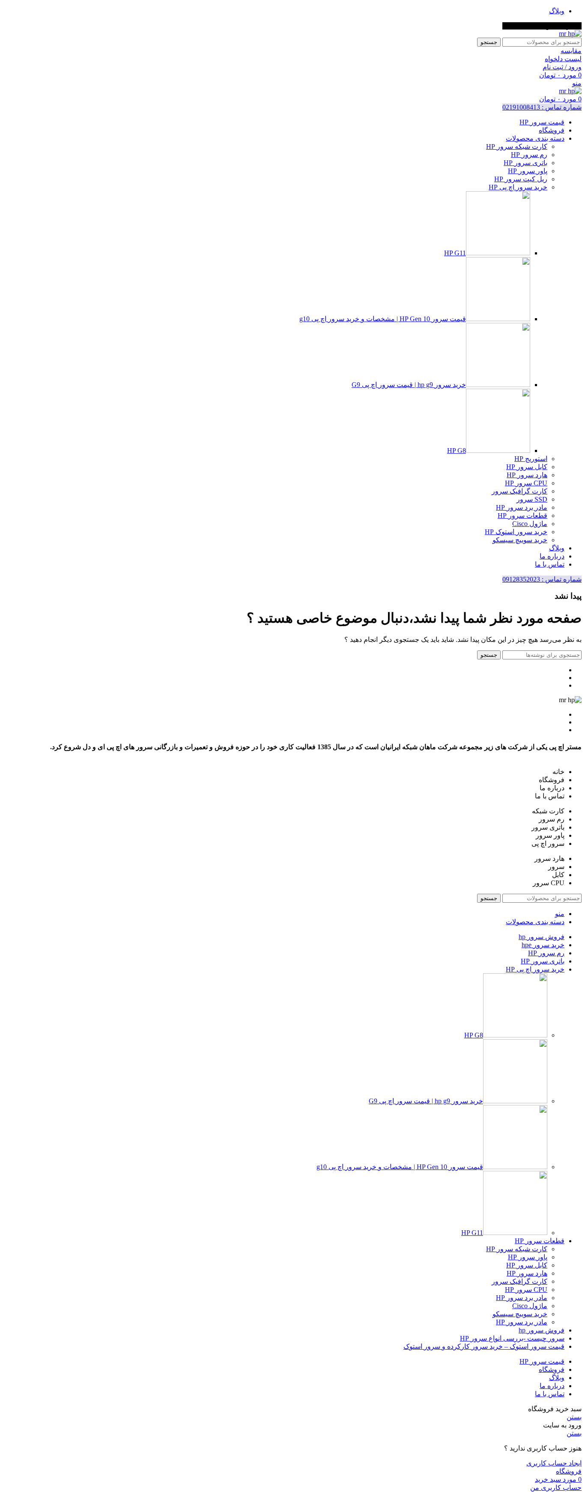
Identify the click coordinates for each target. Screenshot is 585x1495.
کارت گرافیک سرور (519, 491)
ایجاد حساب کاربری (554, 1463)
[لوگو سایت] (570, 33)
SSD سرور (531, 499)
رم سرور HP (529, 154)
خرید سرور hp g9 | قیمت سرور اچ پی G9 (409, 384)
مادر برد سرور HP (521, 507)
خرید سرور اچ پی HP (518, 187)
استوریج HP (530, 458)
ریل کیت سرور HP (520, 179)
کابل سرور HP (526, 466)
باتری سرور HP (525, 162)
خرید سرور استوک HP (516, 531)
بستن (574, 1417)
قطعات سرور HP (522, 515)
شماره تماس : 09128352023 (542, 579)
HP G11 (455, 253)
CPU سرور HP (526, 483)
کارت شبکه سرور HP (516, 146)
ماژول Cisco (529, 523)
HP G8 (456, 450)
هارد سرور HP (527, 475)
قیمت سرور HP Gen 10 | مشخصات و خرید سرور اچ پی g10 (382, 318)
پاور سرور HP (527, 170)
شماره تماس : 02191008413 (542, 107)
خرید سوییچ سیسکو (519, 540)
